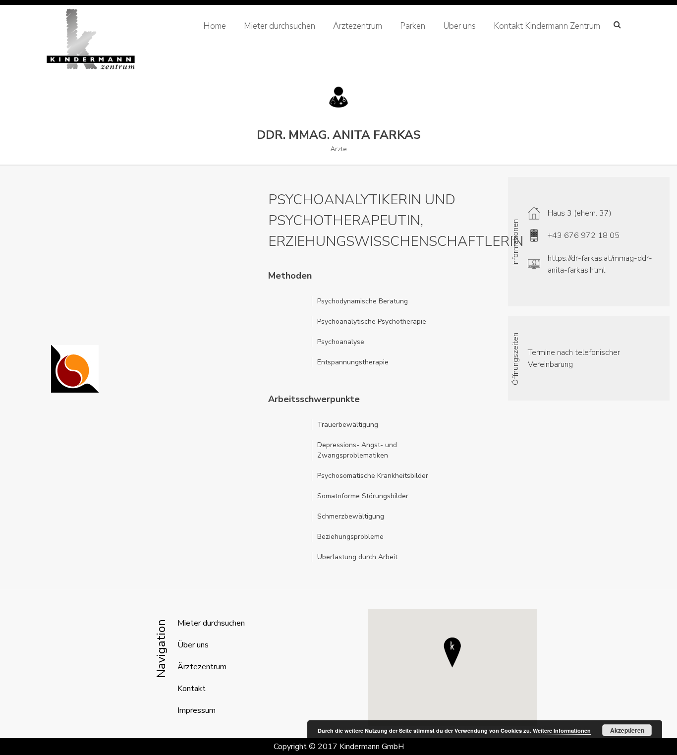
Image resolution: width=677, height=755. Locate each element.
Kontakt (191, 688)
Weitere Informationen (562, 730)
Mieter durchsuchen (279, 26)
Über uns (459, 26)
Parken (412, 26)
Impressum (196, 710)
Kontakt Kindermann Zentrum (547, 26)
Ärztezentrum (357, 26)
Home (214, 26)
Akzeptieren (627, 730)
